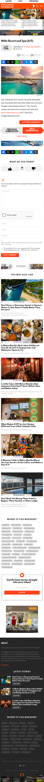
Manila (6, 547)
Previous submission (11, 130)
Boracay (18, 531)
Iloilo (21, 541)
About (14, 770)
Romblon (7, 560)
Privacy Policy (33, 770)
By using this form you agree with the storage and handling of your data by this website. (22, 249)
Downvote (33, 168)
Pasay (6, 554)
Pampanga (33, 551)
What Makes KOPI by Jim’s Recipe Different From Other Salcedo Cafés (18, 425)
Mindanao (35, 547)
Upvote (10, 168)
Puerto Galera (29, 554)
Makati (18, 544)
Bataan (6, 528)
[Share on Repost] (3, 62)
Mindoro (7, 551)
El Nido (28, 538)
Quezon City (25, 557)
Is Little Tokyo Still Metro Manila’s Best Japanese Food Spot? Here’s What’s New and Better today (20, 386)
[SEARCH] (37, 6)
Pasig (16, 554)
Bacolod (17, 525)
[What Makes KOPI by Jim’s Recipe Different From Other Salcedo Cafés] (22, 410)
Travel (28, 302)
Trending (33, 1)
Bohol (6, 531)
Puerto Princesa (9, 557)
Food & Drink (17, 342)
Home (8, 770)
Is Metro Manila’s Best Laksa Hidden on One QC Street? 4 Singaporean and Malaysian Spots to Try (30, 24)
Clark (28, 534)
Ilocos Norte (8, 541)
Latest (9, 1)
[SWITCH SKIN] (33, 6)
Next (43, 19)
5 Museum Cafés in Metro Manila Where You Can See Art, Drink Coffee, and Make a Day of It (22, 462)
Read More (4, 665)
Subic (6, 564)
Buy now (25, 122)
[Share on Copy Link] (35, 62)
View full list (22, 136)
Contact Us (22, 770)
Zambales (7, 567)
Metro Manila (20, 547)
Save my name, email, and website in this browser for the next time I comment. (21, 243)
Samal (19, 560)
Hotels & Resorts (18, 302)
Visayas (30, 564)
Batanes (18, 528)
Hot (20, 1)
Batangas (30, 528)
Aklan (6, 525)
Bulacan (30, 531)
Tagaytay (17, 564)
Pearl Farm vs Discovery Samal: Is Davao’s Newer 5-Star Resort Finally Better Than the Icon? (21, 307)
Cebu (18, 534)
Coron (6, 538)
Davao (17, 538)
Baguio (27, 525)
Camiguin (7, 534)
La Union (32, 541)
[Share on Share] (17, 62)
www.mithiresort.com (10, 112)
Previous (1, 19)
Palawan (19, 551)
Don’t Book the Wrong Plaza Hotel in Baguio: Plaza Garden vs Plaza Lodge (19, 500)
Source (39, 95)
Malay (29, 544)
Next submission (32, 130)
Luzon (6, 544)
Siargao (30, 560)
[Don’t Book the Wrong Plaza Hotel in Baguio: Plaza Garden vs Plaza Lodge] (22, 484)
